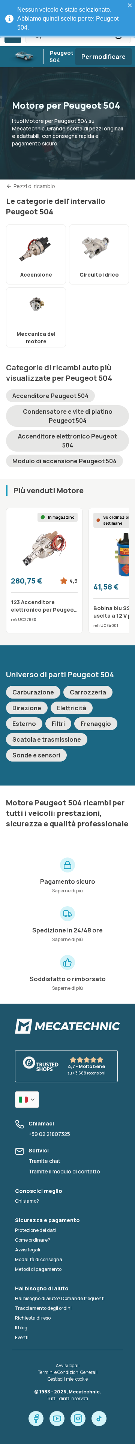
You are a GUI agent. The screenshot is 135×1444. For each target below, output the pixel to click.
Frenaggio (96, 724)
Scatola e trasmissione (46, 739)
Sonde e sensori (36, 755)
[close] (130, 5)
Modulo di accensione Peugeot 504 (64, 461)
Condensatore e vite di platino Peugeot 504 (67, 416)
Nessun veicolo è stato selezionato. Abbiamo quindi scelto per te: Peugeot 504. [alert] (67, 18)
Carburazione (33, 692)
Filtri (58, 724)
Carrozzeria (88, 692)
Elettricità (71, 708)
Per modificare (103, 56)
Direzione (26, 708)
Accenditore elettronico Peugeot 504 (67, 440)
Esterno (24, 724)
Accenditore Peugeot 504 (50, 396)
